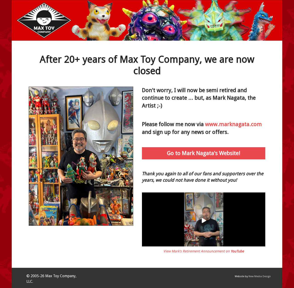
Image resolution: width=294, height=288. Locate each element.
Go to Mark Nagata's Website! (203, 153)
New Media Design (260, 276)
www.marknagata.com (233, 124)
